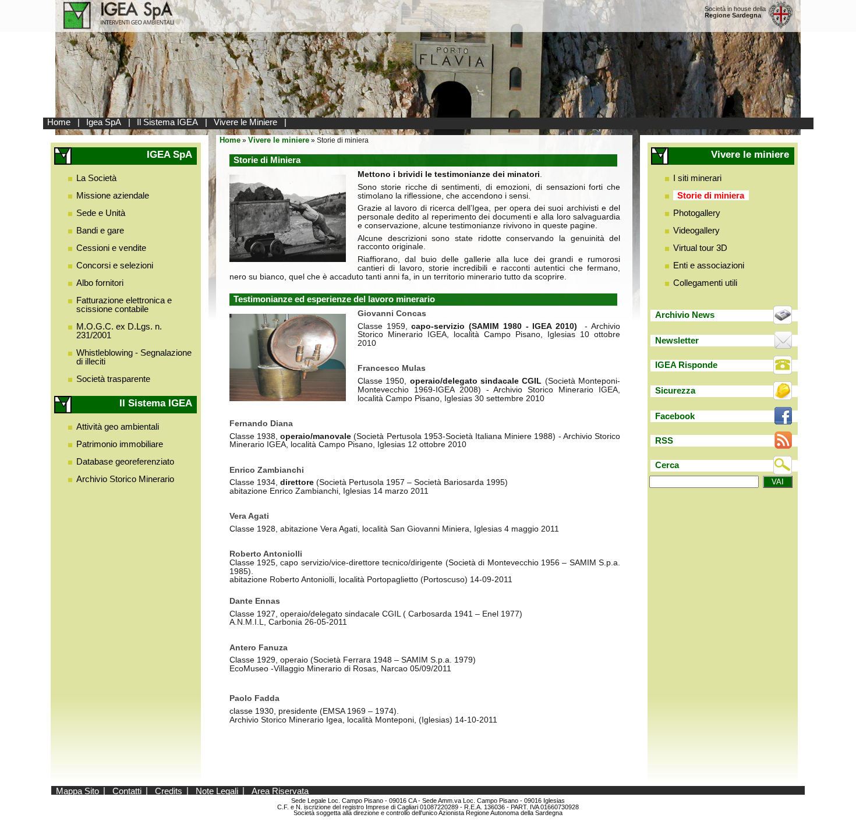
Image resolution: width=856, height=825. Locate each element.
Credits (168, 790)
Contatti (127, 790)
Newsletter (677, 340)
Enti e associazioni (708, 265)
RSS (664, 440)
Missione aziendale (112, 195)
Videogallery (696, 230)
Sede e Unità (100, 213)
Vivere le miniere (278, 140)
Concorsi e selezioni (114, 265)
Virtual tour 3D (700, 248)
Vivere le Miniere (245, 122)
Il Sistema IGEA (167, 122)
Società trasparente (113, 379)
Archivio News (684, 315)
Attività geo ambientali (117, 426)
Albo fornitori (99, 283)
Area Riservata (280, 790)
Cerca (667, 465)
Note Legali (217, 790)
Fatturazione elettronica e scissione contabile (124, 304)
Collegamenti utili (705, 283)
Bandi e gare (100, 230)
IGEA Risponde (686, 365)
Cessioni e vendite (111, 248)
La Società (96, 178)
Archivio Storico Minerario (125, 479)
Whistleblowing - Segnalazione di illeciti (134, 357)
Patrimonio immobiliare (119, 444)
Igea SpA (103, 122)
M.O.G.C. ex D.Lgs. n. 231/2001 (119, 330)
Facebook (675, 416)
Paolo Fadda (254, 698)
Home (58, 122)
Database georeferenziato (125, 461)
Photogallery (696, 213)
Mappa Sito (77, 790)
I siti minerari (697, 178)
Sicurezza (675, 390)
